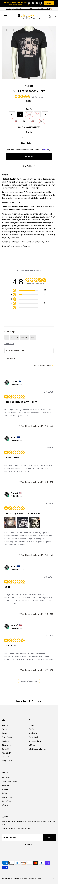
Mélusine (5, 805)
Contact (4, 733)
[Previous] (7, 30)
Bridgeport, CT (6, 745)
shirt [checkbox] (33, 337)
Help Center (6, 741)
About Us (5, 725)
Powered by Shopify (34, 878)
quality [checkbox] (14, 337)
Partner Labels (33, 737)
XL (45, 114)
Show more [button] (9, 343)
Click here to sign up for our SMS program (16, 828)
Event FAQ (48, 3)
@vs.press (26, 246)
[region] (28, 290)
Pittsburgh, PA (6, 753)
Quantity (29, 132)
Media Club (5, 785)
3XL (24, 121)
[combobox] (43, 365)
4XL (32, 121)
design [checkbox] (24, 337)
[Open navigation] (8, 16)
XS (12, 114)
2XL (15, 121)
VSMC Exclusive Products (37, 749)
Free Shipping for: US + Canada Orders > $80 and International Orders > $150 (28, 9)
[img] (15, 96)
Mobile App (5, 789)
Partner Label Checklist (9, 781)
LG (37, 114)
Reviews (5, 793)
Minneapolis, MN (7, 761)
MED (29, 114)
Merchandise (33, 733)
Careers (4, 729)
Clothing (31, 725)
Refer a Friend (6, 801)
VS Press (32, 745)
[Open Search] (50, 16)
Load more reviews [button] (29, 681)
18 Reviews (37, 96)
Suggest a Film (7, 797)
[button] (46, 426)
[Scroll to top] (52, 878)
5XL (41, 121)
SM (20, 114)
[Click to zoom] (51, 30)
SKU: (19, 127)
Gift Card (32, 729)
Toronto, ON (6, 757)
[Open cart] (54, 16)
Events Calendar (7, 737)
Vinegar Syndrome (35, 741)
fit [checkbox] (7, 337)
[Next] (13, 30)
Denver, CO (6, 749)
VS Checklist (6, 777)
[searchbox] (29, 350)
